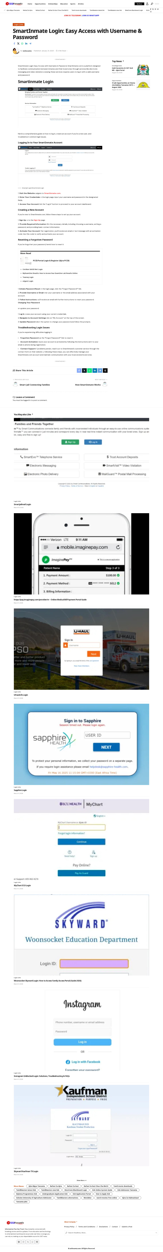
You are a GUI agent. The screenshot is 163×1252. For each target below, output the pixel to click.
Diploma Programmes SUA (26, 1194)
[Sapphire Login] (81, 744)
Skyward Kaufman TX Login (26, 1171)
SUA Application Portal (82, 1194)
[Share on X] (18, 43)
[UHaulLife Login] (81, 649)
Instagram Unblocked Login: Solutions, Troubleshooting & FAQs (42, 1076)
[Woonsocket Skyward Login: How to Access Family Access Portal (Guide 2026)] (81, 935)
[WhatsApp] (151, 11)
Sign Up (37, 220)
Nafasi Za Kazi (40, 10)
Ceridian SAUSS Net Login (33, 269)
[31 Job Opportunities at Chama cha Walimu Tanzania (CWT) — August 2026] (143, 85)
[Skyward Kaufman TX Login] (81, 1125)
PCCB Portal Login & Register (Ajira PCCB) (51, 260)
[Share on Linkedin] (26, 43)
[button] (147, 3)
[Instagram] (155, 9)
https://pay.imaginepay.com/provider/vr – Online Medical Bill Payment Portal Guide (50, 599)
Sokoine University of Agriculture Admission (33, 1198)
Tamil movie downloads (79, 10)
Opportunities (116, 80)
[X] (153, 9)
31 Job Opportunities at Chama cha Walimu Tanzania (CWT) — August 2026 (123, 85)
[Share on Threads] (105, 370)
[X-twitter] (28, 1242)
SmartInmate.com (52, 193)
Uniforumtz (27, 51)
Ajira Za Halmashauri (130, 1198)
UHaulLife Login (21, 695)
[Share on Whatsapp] (22, 43)
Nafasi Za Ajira (27, 10)
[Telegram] (158, 9)
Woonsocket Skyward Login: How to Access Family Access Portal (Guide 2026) (47, 980)
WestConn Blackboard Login (134, 10)
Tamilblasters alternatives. (68, 1198)
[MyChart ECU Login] (81, 839)
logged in (27, 400)
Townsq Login (28, 277)
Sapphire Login (20, 790)
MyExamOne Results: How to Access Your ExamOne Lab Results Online (50, 273)
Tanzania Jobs (21, 1202)
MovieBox (87, 1198)
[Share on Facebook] (14, 43)
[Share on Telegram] (30, 43)
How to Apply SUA (103, 1194)
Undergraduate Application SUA (55, 1194)
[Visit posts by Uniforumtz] (16, 51)
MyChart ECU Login (22, 885)
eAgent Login (28, 281)
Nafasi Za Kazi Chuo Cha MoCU (58, 10)
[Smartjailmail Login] (81, 458)
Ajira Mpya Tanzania (13, 10)
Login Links (18, 24)
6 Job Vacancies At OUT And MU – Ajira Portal (122, 69)
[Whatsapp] (32, 1242)
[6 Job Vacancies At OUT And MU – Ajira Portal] (143, 70)
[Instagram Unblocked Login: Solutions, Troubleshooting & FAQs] (81, 1030)
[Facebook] (151, 9)
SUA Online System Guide (102, 1190)
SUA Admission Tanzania (127, 1190)
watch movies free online (107, 1198)
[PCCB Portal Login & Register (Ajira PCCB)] (25, 260)
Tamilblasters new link (115, 10)
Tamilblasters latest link (97, 10)
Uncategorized (117, 66)
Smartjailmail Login (22, 504)
